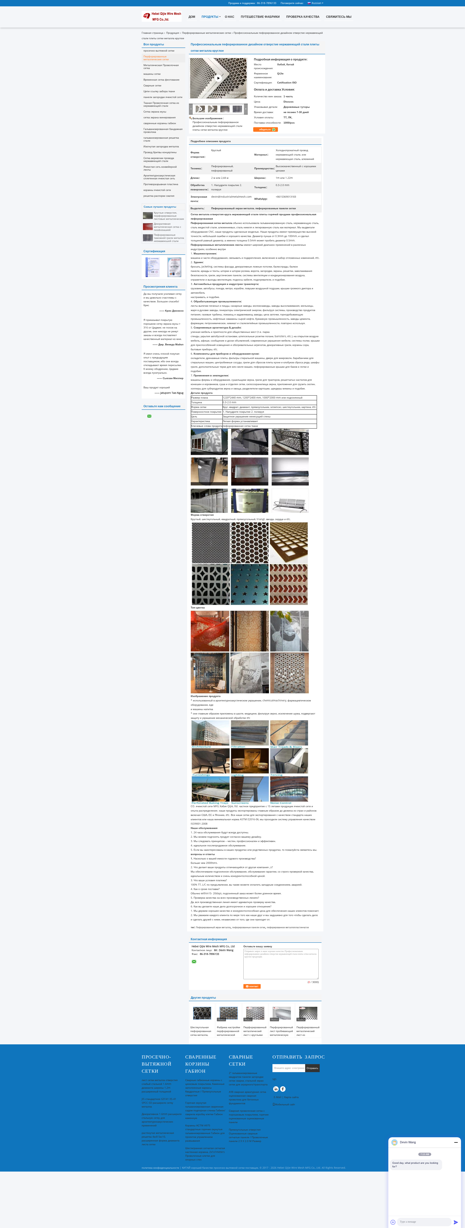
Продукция (172, 32)
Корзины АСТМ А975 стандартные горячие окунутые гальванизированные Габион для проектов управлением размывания (205, 1133)
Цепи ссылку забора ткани (159, 91)
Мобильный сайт (285, 1104)
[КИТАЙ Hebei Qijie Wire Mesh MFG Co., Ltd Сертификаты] (152, 267)
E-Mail (277, 1097)
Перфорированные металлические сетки (206, 32)
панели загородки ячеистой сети (162, 97)
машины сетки (152, 73)
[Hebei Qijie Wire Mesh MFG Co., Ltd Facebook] (283, 1090)
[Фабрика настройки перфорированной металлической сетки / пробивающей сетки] (228, 1013)
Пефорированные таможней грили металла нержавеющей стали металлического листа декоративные (169, 241)
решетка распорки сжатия (158, 195)
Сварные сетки (152, 85)
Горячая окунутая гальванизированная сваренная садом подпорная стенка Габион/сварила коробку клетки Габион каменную (205, 1110)
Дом (192, 17)
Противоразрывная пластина (160, 184)
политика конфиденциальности (160, 1167)
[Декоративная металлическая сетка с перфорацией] (148, 226)
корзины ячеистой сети (157, 190)
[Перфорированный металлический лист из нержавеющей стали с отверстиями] (308, 1013)
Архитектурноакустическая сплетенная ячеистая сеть (159, 177)
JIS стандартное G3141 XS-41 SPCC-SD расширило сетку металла (159, 1103)
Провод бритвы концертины (160, 152)
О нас (229, 17)
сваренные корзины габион (159, 123)
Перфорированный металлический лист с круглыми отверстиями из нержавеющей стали (254, 1037)
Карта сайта (291, 1097)
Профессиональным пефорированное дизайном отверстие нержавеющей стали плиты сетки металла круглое (217, 126)
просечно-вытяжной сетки (158, 50)
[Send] (456, 1222)
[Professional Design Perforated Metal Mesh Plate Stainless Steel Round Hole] (212, 109)
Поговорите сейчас (292, 3)
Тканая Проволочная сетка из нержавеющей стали (161, 104)
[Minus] (456, 1142)
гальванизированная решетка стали (161, 139)
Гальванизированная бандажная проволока (163, 131)
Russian (316, 3)
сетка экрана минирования (159, 117)
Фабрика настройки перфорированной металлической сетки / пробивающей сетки (228, 1037)
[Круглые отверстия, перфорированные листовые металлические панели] (148, 215)
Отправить (312, 1068)
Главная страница (152, 32)
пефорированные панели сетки (248, 927)
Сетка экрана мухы (154, 111)
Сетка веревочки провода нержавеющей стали (158, 160)
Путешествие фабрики (260, 17)
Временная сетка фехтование (161, 79)
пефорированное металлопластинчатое (288, 927)
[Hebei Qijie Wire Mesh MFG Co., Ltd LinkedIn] (276, 1090)
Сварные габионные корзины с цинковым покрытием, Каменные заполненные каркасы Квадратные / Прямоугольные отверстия (205, 1088)
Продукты (210, 17)
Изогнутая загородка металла (161, 146)
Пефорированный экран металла (213, 927)
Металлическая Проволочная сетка (161, 67)
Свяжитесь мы (338, 17)
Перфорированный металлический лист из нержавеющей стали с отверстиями (308, 1037)
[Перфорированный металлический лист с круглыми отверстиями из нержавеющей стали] (255, 1013)
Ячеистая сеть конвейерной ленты (160, 168)
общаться (265, 129)
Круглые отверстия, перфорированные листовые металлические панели (169, 217)
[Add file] (393, 1222)
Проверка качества (303, 17)
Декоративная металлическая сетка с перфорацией (167, 227)
